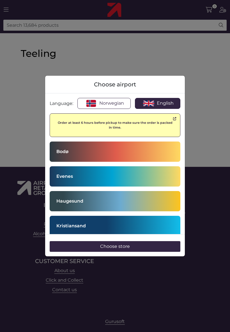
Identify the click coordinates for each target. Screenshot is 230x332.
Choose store (115, 246)
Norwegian (111, 103)
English (165, 103)
